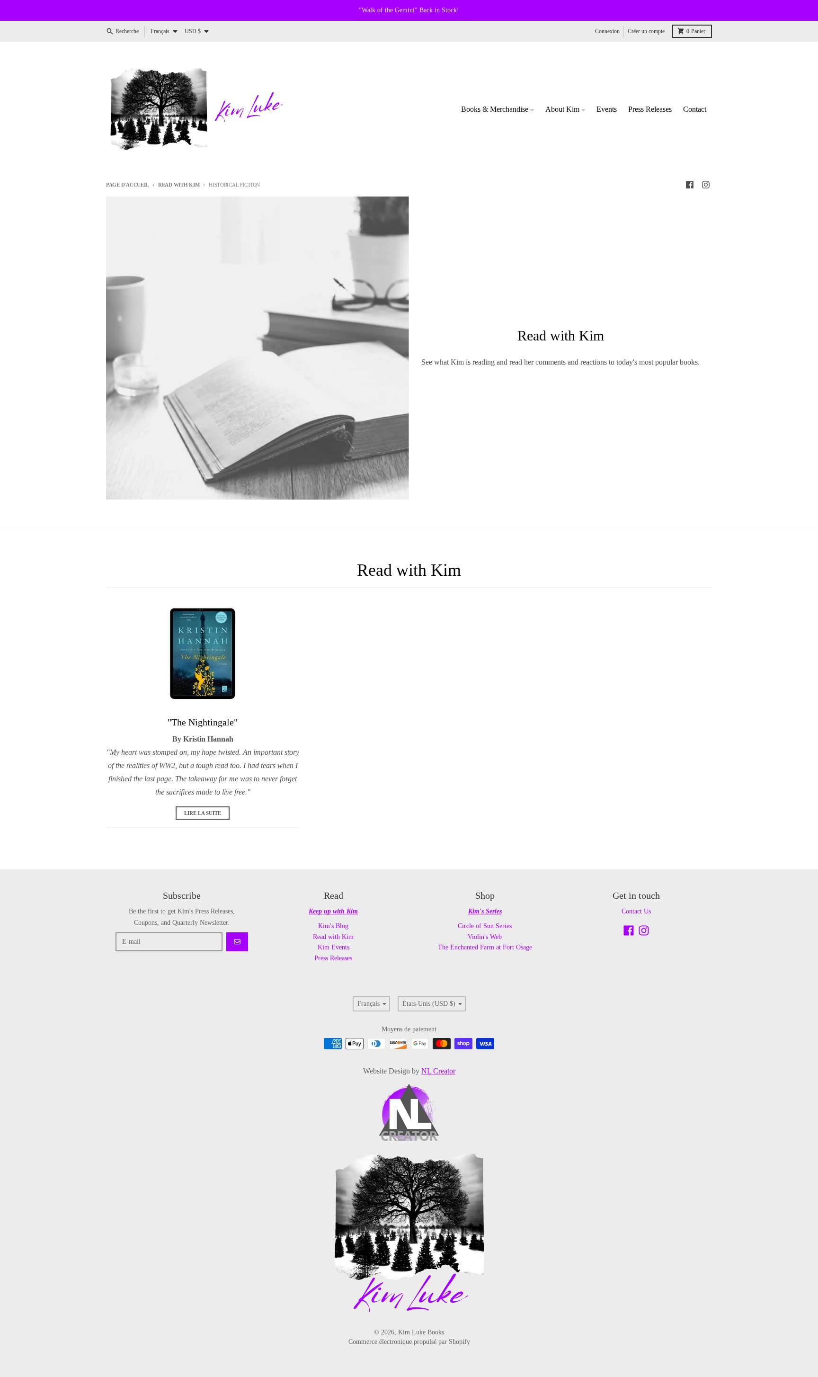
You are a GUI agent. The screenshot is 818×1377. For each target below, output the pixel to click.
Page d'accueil (127, 185)
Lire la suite (202, 813)
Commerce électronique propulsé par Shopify (409, 1341)
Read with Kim (178, 185)
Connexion (607, 31)
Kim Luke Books (421, 1332)
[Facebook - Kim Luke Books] (690, 185)
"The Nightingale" (203, 722)
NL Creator (438, 1071)
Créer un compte (646, 31)
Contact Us (636, 911)
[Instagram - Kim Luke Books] (706, 185)
